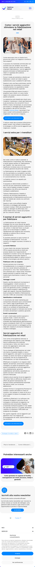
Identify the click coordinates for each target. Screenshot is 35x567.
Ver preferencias (17, 562)
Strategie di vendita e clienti (10, 433)
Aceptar (17, 553)
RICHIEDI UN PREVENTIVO (13, 118)
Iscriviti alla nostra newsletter (16, 495)
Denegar (17, 558)
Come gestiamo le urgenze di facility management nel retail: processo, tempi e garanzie (17, 477)
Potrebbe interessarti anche (17, 454)
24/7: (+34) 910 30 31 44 (8, 1)
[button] (25, 433)
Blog (17, 16)
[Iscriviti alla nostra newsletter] (4, 490)
